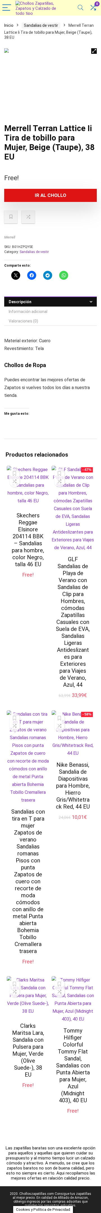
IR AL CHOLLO (50, 195)
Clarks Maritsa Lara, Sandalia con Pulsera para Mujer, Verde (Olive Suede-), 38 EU (28, 1050)
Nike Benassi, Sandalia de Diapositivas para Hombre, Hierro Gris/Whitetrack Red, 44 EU (73, 785)
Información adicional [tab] (28, 311)
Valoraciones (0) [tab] (23, 321)
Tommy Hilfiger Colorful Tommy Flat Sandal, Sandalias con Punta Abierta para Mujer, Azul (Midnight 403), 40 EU (73, 1065)
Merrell (9, 237)
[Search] (80, 8)
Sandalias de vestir (41, 25)
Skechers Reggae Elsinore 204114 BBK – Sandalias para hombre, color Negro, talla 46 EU (28, 540)
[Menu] (6, 8)
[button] (94, 51)
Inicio (8, 25)
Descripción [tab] (20, 302)
